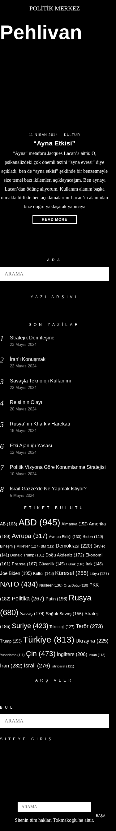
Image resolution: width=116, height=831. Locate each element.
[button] (101, 274)
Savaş (32, 613)
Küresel (71, 573)
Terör (89, 626)
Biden (93, 536)
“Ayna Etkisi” (54, 143)
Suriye (30, 626)
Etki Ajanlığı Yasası (31, 445)
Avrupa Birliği (65, 537)
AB (8, 523)
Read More (54, 219)
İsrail (37, 665)
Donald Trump (27, 555)
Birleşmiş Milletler (20, 546)
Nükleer (50, 585)
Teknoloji (62, 627)
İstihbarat (62, 666)
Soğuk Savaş (64, 613)
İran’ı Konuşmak (27, 359)
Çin (41, 654)
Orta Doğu (76, 585)
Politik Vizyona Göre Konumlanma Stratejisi (58, 467)
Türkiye (48, 639)
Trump (11, 641)
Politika (28, 598)
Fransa (24, 563)
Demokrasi (74, 545)
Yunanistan (12, 655)
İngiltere (72, 654)
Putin (56, 598)
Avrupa (30, 535)
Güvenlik (52, 564)
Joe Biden (16, 573)
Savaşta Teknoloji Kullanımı (40, 380)
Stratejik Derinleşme (32, 337)
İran (11, 666)
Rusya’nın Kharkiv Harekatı (40, 423)
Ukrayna (92, 641)
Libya (99, 574)
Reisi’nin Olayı (26, 402)
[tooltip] (44, 793)
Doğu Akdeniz (64, 554)
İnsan (96, 655)
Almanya (75, 524)
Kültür (72, 135)
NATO (19, 584)
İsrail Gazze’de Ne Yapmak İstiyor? (49, 488)
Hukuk (75, 564)
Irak (94, 564)
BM (47, 546)
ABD (39, 522)
